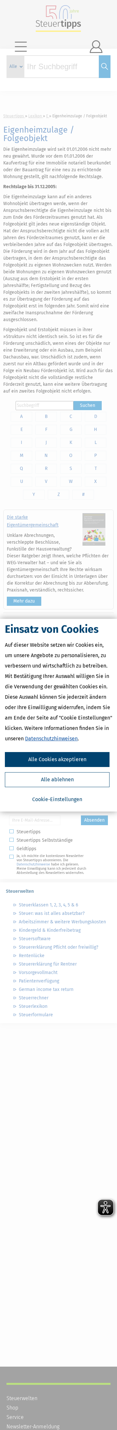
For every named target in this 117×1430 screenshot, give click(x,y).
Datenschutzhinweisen (51, 738)
